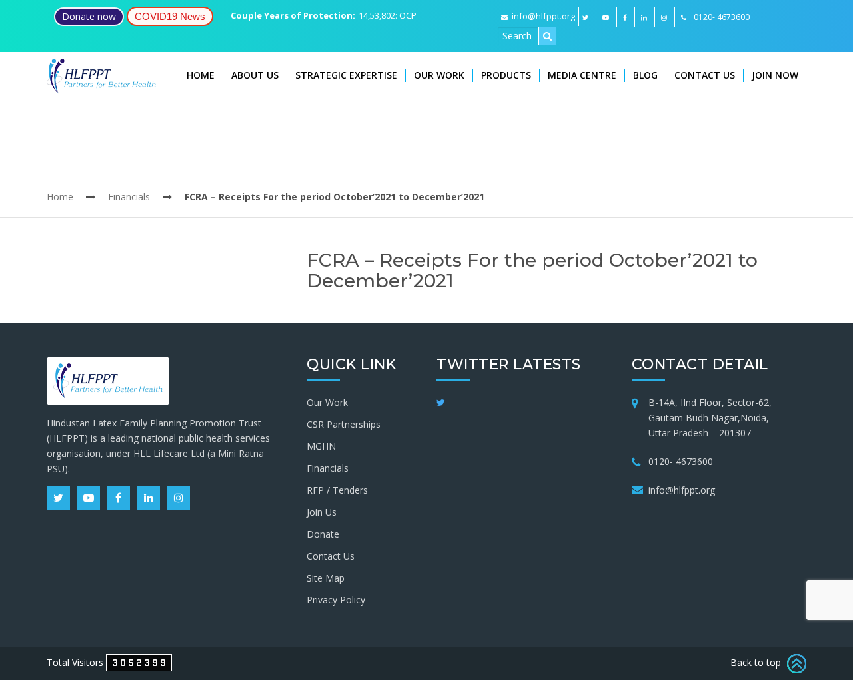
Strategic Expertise (346, 75)
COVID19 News (170, 16)
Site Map (326, 578)
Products (506, 75)
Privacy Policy (336, 600)
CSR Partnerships (344, 424)
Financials (129, 196)
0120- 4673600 (680, 461)
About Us (255, 75)
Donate (323, 534)
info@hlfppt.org (543, 16)
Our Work (439, 75)
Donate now (89, 16)
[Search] (547, 36)
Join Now (775, 75)
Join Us (322, 512)
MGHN (321, 446)
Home (201, 75)
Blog (645, 75)
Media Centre (582, 75)
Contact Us (704, 75)
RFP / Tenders (337, 490)
